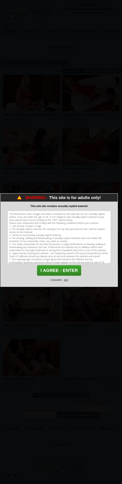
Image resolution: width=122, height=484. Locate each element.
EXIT (66, 279)
